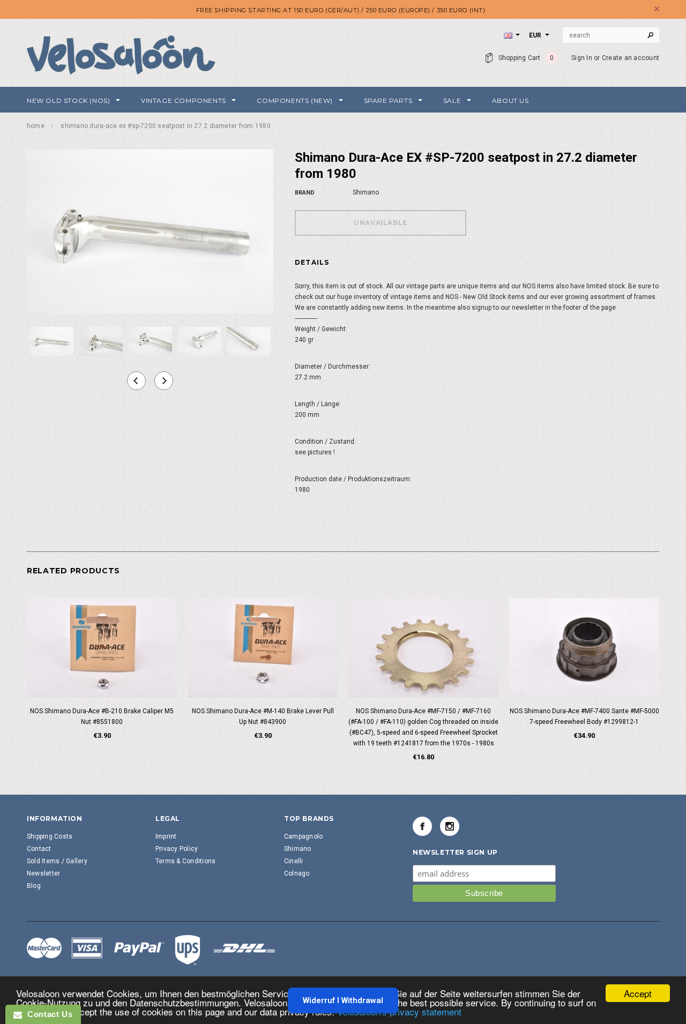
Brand (305, 192)
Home (35, 126)
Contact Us (47, 1014)
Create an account (630, 58)
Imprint (166, 836)
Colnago (297, 873)
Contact (39, 849)
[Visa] (151, 949)
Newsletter (43, 873)
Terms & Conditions (185, 861)
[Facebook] (422, 826)
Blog (34, 886)
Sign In (581, 58)
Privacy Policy (176, 849)
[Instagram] (449, 826)
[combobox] (611, 35)
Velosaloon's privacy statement (399, 1011)
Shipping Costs (49, 836)
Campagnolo (303, 836)
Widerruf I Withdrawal (343, 1000)
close (656, 8)
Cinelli (293, 861)
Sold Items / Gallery (57, 861)
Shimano (297, 849)
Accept (638, 993)
